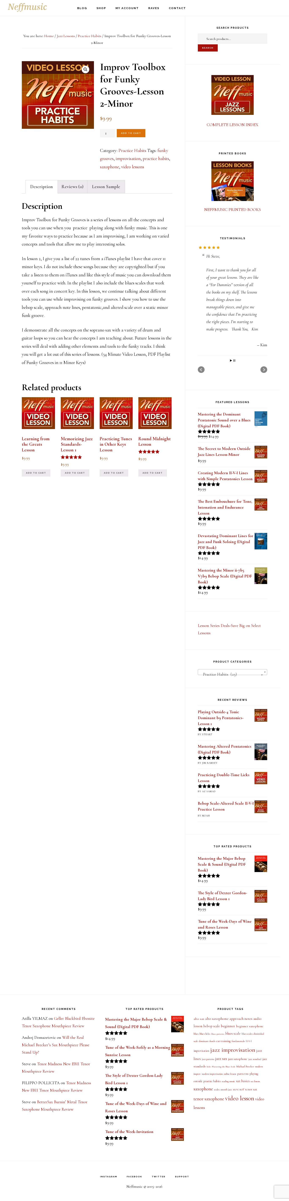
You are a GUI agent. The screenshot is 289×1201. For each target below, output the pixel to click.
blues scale (233, 1033)
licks (209, 1066)
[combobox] (232, 672)
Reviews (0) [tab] (72, 186)
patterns (243, 1074)
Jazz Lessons (66, 36)
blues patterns (217, 1034)
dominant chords (207, 1041)
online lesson (230, 1074)
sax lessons (255, 1081)
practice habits (156, 158)
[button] (85, 69)
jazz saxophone (237, 1059)
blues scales (247, 1033)
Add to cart (131, 133)
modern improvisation (212, 1074)
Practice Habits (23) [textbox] (231, 674)
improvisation (128, 158)
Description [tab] (41, 186)
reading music (228, 1081)
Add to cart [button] (36, 473)
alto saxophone (216, 1018)
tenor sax (251, 1089)
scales (216, 1089)
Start (231, 360)
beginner (228, 1026)
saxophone (109, 167)
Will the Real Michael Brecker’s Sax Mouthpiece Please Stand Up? (55, 1045)
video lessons (132, 167)
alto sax (199, 1019)
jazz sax (221, 1058)
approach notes (241, 1018)
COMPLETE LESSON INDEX (232, 124)
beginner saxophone (249, 1026)
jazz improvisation (232, 1049)
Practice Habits (89, 36)
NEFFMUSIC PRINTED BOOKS (232, 209)
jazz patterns (208, 1059)
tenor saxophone (209, 1099)
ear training (223, 1041)
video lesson (239, 1098)
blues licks (205, 1033)
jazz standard (254, 1059)
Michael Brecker (245, 1066)
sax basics (243, 1081)
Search (207, 48)
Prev (201, 369)
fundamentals (238, 1041)
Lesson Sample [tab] (106, 186)
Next (263, 369)
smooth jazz (226, 1089)
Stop (234, 360)
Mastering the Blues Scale (223, 1066)
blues (196, 1033)
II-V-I (249, 1041)
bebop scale (211, 1026)
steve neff (238, 1089)
